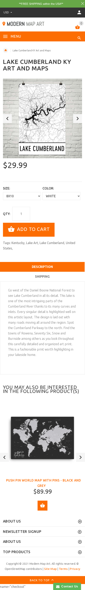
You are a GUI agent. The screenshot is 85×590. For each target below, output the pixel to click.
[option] (42, 118)
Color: (48, 188)
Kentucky (18, 243)
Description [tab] (42, 267)
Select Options (42, 506)
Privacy (75, 568)
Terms (63, 568)
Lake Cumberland (52, 243)
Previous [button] (7, 118)
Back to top (40, 580)
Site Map (50, 568)
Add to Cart (33, 229)
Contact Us (69, 586)
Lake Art (32, 243)
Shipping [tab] (42, 276)
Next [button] (77, 118)
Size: (6, 188)
